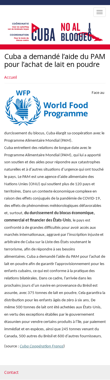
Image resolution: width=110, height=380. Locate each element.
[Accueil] (54, 31)
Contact (11, 372)
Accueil (10, 77)
